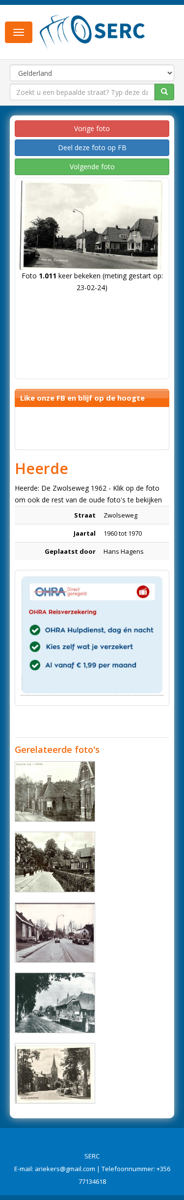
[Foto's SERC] (92, 31)
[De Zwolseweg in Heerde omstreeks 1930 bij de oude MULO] (55, 1003)
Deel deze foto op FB (92, 147)
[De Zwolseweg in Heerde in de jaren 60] (55, 932)
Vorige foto (92, 128)
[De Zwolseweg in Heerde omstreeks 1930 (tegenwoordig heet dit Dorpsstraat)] (55, 791)
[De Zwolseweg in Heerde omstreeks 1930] (55, 862)
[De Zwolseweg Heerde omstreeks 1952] (55, 1073)
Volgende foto (92, 166)
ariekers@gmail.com (65, 1168)
